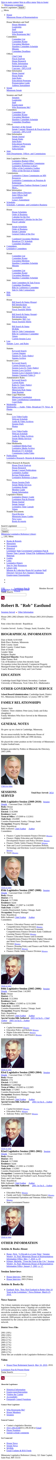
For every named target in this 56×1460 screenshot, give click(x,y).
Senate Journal (18, 136)
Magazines (11, 543)
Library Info (12, 568)
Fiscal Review (18, 514)
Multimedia (11, 404)
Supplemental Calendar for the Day (27, 219)
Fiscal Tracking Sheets (21, 309)
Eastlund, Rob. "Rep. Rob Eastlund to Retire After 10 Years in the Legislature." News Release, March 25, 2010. (30, 1292)
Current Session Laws (21, 339)
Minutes (15, 49)
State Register (18, 392)
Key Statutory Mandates (33, 573)
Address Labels (18, 146)
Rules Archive (18, 387)
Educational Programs (21, 80)
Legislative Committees (17, 248)
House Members (19, 24)
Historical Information (16, 1389)
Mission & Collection (16, 570)
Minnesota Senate (14, 90)
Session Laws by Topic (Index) (25, 368)
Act (28, 307)
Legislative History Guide (23, 497)
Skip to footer (42, 2)
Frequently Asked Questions (19, 1399)
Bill (24, 307)
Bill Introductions (19, 304)
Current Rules (18, 382)
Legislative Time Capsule (23, 507)
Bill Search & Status (20, 326)
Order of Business (19, 214)
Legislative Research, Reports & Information (26, 458)
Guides (10, 558)
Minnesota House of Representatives (22, 17)
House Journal (18, 73)
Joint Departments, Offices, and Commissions (26, 153)
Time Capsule (19, 553)
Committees (12, 246)
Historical (11, 548)
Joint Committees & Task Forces (26, 283)
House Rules (17, 76)
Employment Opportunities (18, 575)
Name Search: (7, 1372)
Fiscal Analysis (18, 58)
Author (32, 829)
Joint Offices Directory (22, 192)
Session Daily (18, 424)
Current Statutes (19, 353)
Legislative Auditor (20, 472)
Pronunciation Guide (21, 83)
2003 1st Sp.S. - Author (42, 1102)
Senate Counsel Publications (24, 470)
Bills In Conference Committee (25, 287)
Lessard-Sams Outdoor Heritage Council (29, 185)
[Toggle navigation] (2, 537)
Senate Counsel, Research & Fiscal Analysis (31, 129)
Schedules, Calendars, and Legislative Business (27, 205)
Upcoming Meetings (20, 44)
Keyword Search (19, 351)
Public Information (20, 63)
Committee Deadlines (21, 51)
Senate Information (20, 492)
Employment (17, 32)
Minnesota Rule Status (21, 390)
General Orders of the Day (23, 234)
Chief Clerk (17, 56)
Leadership (16, 27)
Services (18, 573)
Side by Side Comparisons (23, 290)
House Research (19, 61)
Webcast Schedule (20, 419)
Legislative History (15, 563)
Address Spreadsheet (21, 85)
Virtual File (30, 553)
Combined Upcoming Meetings (25, 239)
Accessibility (17, 197)
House (9, 15)
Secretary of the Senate (22, 127)
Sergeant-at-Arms (19, 66)
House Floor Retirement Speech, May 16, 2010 (27, 1365)
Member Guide (18, 490)
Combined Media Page (22, 446)
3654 (51, 793)
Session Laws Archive (21, 370)
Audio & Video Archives (22, 421)
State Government (24, 551)
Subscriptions (18, 149)
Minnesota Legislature (13, 5)
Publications (12, 455)
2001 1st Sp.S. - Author (42, 1185)
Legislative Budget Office (23, 161)
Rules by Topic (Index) (22, 385)
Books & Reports (14, 541)
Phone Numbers (13, 1430)
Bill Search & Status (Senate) (24, 314)
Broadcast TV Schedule (22, 241)
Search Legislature (9, 7)
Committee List (18, 39)
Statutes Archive (19, 358)
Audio (25, 416)
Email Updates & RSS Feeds (19, 1450)
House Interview (14, 1277)
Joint (9, 151)
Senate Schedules (19, 227)
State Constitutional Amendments (26, 399)
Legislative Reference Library (25, 166)
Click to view (7, 786)
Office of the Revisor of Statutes (26, 171)
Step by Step (12, 565)
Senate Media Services (21, 438)
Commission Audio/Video (23, 453)
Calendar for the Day (21, 217)
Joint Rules (16, 78)
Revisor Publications (21, 475)
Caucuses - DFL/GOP (21, 68)
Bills (8, 292)
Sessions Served (8, 612)
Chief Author (20, 829)
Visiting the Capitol (15, 1394)
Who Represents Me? (21, 34)
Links (9, 560)
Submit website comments (18, 1433)
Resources (22, 565)
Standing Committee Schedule (25, 46)
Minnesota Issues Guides (22, 516)
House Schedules (19, 212)
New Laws (16, 519)
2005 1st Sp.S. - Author (19, 1020)
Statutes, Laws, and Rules (18, 343)
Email (38, 1428)
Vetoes (15, 336)
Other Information (25, 612)
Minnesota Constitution (22, 397)
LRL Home (3, 589)
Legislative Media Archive (23, 448)
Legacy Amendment (20, 200)
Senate (9, 88)
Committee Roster (19, 41)
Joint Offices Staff (19, 195)
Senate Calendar (19, 231)
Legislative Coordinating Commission (28, 163)
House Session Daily (21, 482)
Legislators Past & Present (23, 499)
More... (15, 188)
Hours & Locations (33, 570)
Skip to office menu (27, 2)
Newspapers (12, 546)
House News (12, 1443)
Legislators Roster (19, 487)
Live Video (17, 416)
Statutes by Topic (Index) (23, 356)
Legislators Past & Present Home (15, 1370)
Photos (15, 426)
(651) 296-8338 (13, 1428)
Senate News (12, 1446)
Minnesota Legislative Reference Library (18, 534)
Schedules (11, 202)
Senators (15, 97)
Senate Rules (17, 139)
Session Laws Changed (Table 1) (26, 373)
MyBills (15, 329)
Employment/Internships (17, 1392)
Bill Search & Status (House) (24, 302)
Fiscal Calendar (18, 222)
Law (8, 341)
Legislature (11, 551)
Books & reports (19, 521)
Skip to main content (10, 2)
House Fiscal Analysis (21, 465)
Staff (14, 29)
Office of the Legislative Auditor (26, 168)
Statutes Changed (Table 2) (23, 375)
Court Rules (17, 402)
